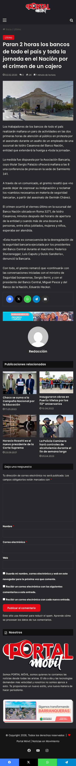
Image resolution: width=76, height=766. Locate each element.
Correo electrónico (15, 542)
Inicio (8, 29)
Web (5, 557)
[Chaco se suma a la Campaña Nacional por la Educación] (20, 382)
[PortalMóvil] (38, 670)
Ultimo (17, 29)
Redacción (38, 351)
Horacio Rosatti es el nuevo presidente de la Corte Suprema (18, 444)
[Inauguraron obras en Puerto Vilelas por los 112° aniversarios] (56, 382)
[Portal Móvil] (38, 8)
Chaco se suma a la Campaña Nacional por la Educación (18, 401)
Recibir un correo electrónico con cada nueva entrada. (38, 599)
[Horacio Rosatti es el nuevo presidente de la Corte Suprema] (20, 426)
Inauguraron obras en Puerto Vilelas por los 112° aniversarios (54, 400)
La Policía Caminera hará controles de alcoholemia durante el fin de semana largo (55, 446)
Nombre (8, 526)
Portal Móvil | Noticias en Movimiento (38, 741)
